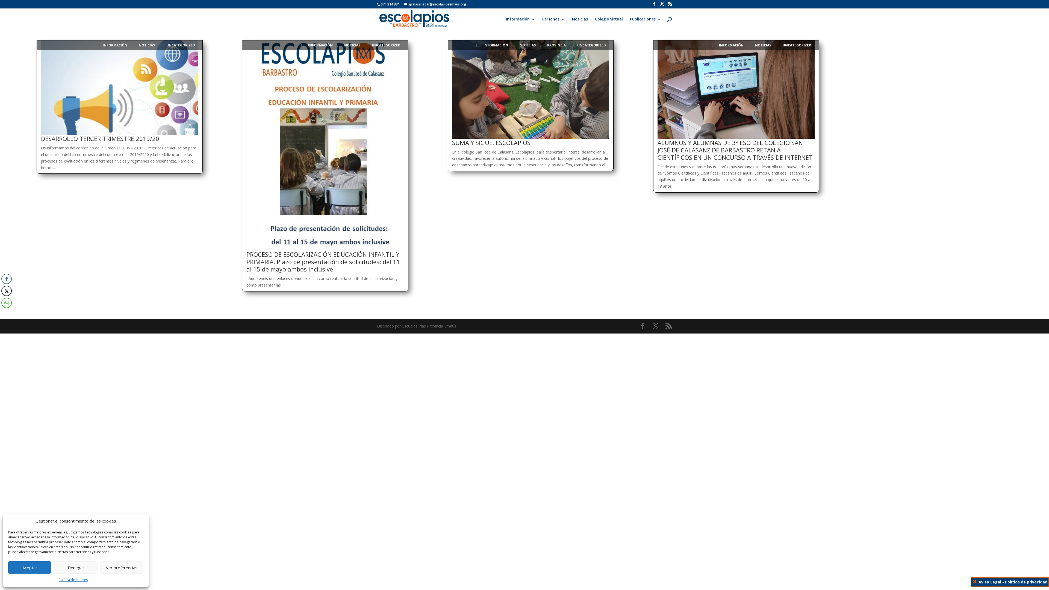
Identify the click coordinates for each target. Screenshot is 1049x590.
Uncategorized (180, 45)
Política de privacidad (1026, 582)
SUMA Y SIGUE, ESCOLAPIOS (491, 142)
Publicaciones (643, 19)
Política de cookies (73, 579)
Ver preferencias (121, 567)
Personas (550, 19)
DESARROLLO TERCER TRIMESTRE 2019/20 (100, 138)
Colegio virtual (609, 19)
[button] (5, 314)
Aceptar (29, 567)
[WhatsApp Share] (6, 303)
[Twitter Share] (6, 291)
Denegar (76, 567)
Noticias (580, 19)
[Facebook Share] (6, 279)
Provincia (556, 45)
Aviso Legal (990, 582)
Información (518, 19)
